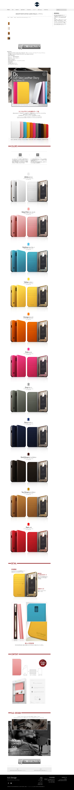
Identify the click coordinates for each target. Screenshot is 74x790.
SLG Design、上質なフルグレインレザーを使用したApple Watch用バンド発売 (60, 20)
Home (8, 17)
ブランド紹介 (40, 780)
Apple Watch (23, 9)
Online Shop (46, 9)
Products (11, 17)
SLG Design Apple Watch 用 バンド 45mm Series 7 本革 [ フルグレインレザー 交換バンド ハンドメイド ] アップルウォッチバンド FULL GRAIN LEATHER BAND (60, 17)
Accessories (28, 9)
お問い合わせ (40, 9)
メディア (34, 9)
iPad (12, 9)
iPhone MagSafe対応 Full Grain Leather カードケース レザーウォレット (60, 24)
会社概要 (41, 778)
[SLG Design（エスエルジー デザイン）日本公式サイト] (37, 6)
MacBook (17, 9)
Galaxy (15, 17)
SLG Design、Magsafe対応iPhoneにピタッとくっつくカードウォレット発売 (60, 22)
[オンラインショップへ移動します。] (29, 49)
